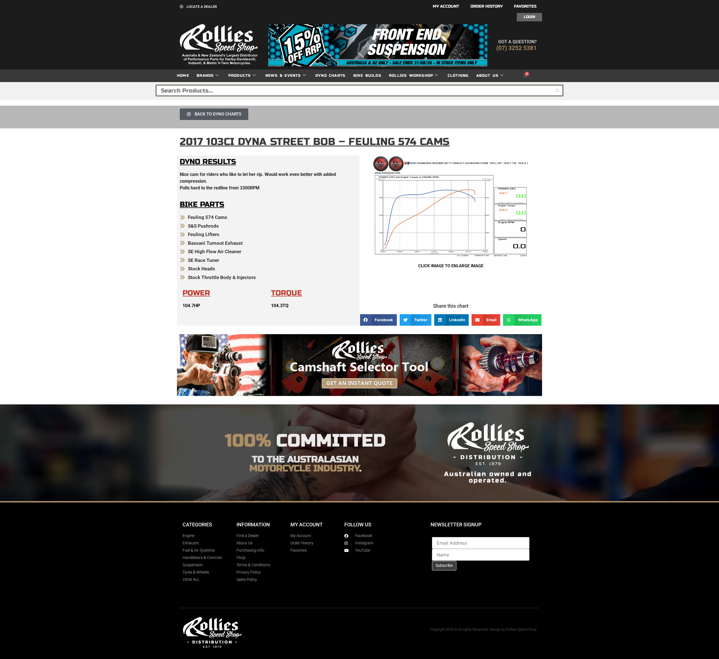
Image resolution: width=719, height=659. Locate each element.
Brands (205, 75)
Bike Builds (367, 75)
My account (446, 6)
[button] (378, 320)
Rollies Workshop (411, 75)
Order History (486, 6)
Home (183, 75)
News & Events (283, 75)
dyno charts (330, 75)
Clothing (458, 75)
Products (239, 75)
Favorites (525, 6)
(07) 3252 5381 (516, 48)
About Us (487, 75)
